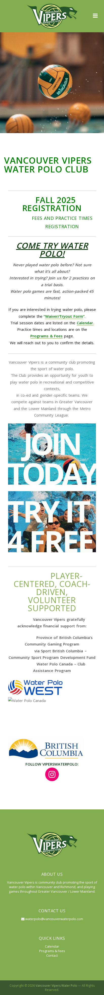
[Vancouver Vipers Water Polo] (52, 16)
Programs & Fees (46, 335)
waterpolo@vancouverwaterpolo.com (53, 919)
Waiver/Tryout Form (64, 316)
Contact (52, 955)
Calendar (52, 946)
